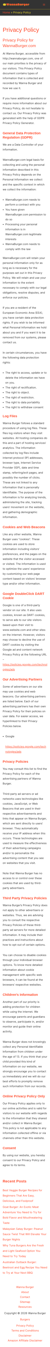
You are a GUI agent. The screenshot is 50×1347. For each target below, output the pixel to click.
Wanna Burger (25, 1287)
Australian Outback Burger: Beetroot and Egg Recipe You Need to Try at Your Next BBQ (25, 1267)
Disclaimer (25, 1335)
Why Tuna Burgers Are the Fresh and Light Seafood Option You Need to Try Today (23, 1251)
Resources (25, 1306)
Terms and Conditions (25, 1330)
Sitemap (25, 1302)
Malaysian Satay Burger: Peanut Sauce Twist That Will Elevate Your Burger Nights (24, 1234)
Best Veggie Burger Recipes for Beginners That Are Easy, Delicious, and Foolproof (22, 1195)
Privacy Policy (25, 1325)
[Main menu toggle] (44, 4)
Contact (25, 1297)
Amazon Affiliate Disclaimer (25, 1340)
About (25, 1292)
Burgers (25, 1319)
